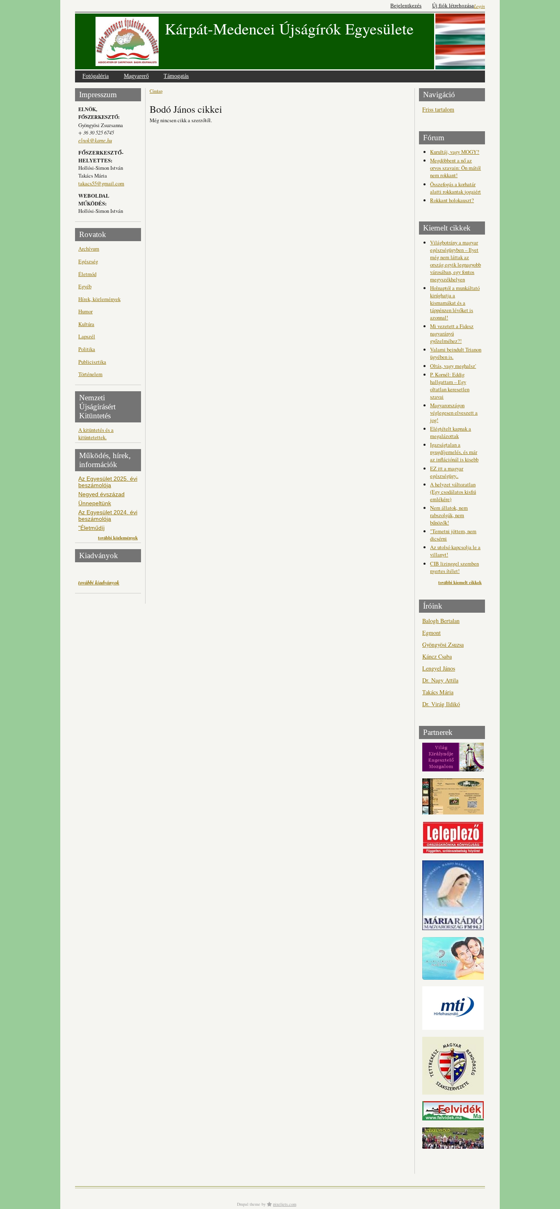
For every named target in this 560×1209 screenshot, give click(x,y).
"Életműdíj (91, 528)
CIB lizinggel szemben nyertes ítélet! (454, 567)
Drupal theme (248, 1204)
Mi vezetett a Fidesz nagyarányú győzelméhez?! (451, 333)
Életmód (87, 274)
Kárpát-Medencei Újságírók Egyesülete (289, 28)
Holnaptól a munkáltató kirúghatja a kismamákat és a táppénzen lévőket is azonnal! (455, 302)
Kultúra (86, 324)
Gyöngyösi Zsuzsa (443, 644)
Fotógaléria (95, 76)
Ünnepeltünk (94, 503)
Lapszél (86, 336)
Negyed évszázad (101, 494)
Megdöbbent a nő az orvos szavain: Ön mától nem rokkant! (455, 168)
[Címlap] (127, 41)
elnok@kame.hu (95, 140)
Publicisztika (92, 361)
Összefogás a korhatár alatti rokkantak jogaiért (455, 187)
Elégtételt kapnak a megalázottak (450, 432)
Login (479, 6)
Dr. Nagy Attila (440, 680)
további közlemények (118, 537)
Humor (85, 311)
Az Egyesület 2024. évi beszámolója (107, 515)
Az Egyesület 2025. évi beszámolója (107, 481)
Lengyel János (438, 668)
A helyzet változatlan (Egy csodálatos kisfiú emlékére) (453, 492)
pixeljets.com (284, 1204)
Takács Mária (437, 692)
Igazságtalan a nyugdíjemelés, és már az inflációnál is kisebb (454, 452)
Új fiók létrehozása (453, 6)
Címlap (156, 91)
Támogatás (176, 76)
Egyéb (84, 286)
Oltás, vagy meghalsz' (453, 366)
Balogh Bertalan (441, 621)
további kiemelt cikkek (460, 582)
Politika (86, 349)
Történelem (90, 374)
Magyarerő (136, 76)
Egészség (88, 261)
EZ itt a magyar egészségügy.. (446, 472)
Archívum (88, 248)
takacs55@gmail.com (101, 183)
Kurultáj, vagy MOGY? (454, 151)
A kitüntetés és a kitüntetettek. (96, 433)
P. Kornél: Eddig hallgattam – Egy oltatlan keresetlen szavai (449, 385)
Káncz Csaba (437, 656)
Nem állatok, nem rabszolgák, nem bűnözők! (449, 515)
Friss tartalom (438, 109)
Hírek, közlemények (99, 299)
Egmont (431, 632)
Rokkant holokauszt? (452, 200)
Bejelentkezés (405, 6)
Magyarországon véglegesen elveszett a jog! (454, 412)
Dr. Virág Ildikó (441, 704)
